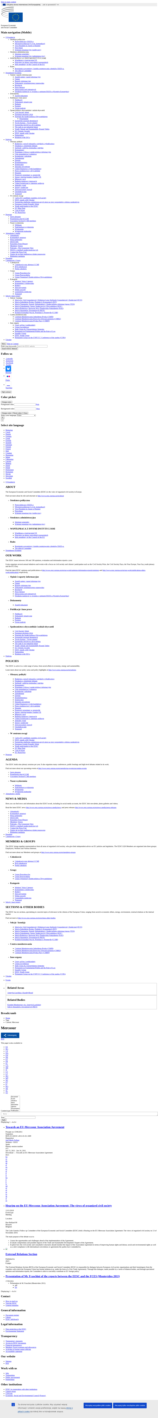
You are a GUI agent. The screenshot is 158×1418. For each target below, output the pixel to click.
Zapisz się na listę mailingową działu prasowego (27, 254)
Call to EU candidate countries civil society (30, 198)
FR (7, 1062)
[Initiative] (15, 1101)
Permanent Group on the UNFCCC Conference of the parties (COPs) (40, 338)
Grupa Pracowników (22, 275)
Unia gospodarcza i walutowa (26, 154)
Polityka (9, 140)
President (9, 258)
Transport (18, 194)
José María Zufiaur (12, 1140)
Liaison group (11, 1391)
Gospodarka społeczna (23, 292)
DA (7, 1053)
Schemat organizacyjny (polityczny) (28, 50)
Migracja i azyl (20, 179)
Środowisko (19, 165)
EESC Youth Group (22, 335)
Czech (8, 432)
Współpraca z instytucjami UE (26, 60)
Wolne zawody (20, 290)
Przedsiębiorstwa (21, 162)
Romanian (9, 472)
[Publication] (15, 1111)
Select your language (8, 415)
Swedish (9, 478)
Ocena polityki (20, 108)
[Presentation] (15, 1109)
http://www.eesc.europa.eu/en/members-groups (58, 852)
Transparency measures (14, 1341)
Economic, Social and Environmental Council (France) (26, 1396)
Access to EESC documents (16, 1343)
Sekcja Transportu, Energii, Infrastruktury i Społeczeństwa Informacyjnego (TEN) (45, 304)
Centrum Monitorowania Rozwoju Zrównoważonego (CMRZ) (38, 319)
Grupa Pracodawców (22, 273)
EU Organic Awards (22, 131)
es (6, 1169)
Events (8, 980)
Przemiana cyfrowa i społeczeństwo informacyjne (33, 152)
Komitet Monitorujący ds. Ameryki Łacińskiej (24, 1005)
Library (8, 1317)
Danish (8, 434)
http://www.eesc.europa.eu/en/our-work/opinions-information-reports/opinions (70, 570)
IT (6, 1070)
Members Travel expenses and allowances (21, 1347)
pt (6, 1192)
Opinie (17, 79)
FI (6, 1084)
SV (7, 1093)
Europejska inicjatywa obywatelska (28, 125)
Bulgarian (9, 430)
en (6, 1167)
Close (25, 413)
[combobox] (79, 1115)
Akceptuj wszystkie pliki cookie (98, 1405)
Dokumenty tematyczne (23, 102)
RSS (2, 1039)
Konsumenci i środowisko (24, 283)
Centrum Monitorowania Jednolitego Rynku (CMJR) (34, 317)
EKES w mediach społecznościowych (24, 250)
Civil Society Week (22, 112)
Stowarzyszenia (20, 288)
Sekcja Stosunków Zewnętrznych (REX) (30, 310)
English (8, 441)
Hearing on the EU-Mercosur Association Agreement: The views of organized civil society (59, 1205)
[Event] (15, 1099)
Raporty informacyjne (23, 81)
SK (7, 1089)
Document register (12, 1315)
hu (6, 1178)
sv (6, 1201)
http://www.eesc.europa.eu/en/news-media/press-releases (95, 807)
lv (6, 1184)
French (8, 449)
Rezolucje (18, 85)
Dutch (8, 466)
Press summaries (16, 240)
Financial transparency (14, 1345)
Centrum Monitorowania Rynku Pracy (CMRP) (32, 321)
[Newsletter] (15, 1105)
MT (7, 1078)
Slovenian (9, 476)
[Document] (15, 1097)
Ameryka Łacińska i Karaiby (18, 993)
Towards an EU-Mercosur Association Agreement (35, 1127)
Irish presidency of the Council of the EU (30, 64)
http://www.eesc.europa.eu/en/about (51, 496)
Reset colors (17, 413)
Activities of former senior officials (18, 1349)
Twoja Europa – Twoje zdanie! (26, 123)
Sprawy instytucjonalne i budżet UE (28, 177)
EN (7, 1055)
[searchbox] (79, 1114)
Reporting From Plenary (19, 244)
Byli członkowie (21, 267)
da (6, 1161)
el (6, 1165)
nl (6, 1188)
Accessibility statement (14, 1351)
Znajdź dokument (21, 96)
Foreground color (7, 404)
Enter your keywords (8, 346)
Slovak (8, 474)
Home (8, 1018)
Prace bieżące (20, 87)
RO (7, 1087)
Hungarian (9, 455)
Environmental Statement (15, 1331)
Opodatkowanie (20, 192)
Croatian (9, 453)
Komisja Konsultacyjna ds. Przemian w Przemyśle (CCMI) (36, 313)
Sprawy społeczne (21, 187)
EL (7, 1064)
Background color (7, 409)
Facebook (9, 363)
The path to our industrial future (26, 127)
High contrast (6, 392)
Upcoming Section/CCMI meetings (23, 221)
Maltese (8, 463)
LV (7, 1072)
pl (6, 1190)
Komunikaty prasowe (18, 237)
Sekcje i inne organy (13, 296)
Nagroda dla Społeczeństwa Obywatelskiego (31, 117)
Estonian (9, 445)
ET (7, 1059)
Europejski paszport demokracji (26, 121)
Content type (5, 1111)
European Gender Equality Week (27, 204)
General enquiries (12, 1305)
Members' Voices (16, 246)
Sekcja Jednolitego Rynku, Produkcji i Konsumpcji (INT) (36, 302)
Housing (18, 173)
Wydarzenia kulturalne (23, 231)
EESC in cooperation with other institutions (21, 1389)
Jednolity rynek (20, 185)
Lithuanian (9, 459)
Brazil (31, 993)
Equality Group (20, 333)
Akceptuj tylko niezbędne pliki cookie (130, 1405)
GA (7, 1066)
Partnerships (19, 135)
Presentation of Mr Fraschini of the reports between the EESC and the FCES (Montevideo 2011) (63, 1276)
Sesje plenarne (15, 217)
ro (6, 1194)
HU (7, 1076)
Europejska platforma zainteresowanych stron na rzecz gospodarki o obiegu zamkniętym (47, 202)
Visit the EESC (11, 1303)
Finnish (8, 447)
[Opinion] (15, 1107)
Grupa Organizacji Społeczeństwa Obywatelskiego (33, 277)
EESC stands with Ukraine (24, 133)
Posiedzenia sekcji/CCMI (19, 219)
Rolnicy (18, 285)
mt (6, 1186)
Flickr (8, 380)
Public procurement (13, 1377)
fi (6, 1174)
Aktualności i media (13, 233)
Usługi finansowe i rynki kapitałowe (28, 169)
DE (7, 1057)
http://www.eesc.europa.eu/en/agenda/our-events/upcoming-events (62, 768)
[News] (15, 1103)
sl (6, 1199)
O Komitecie (10, 37)
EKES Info (14, 242)
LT (7, 1074)
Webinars (18, 225)
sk (6, 1196)
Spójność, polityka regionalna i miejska (29, 148)
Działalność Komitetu (13, 73)
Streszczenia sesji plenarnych (25, 89)
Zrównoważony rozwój (23, 190)
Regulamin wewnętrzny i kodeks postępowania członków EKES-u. (39, 69)
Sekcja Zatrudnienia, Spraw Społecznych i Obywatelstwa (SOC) (38, 306)
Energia (17, 160)
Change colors (6, 402)
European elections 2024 (24, 114)
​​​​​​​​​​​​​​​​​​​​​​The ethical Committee (23, 71)
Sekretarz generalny (22, 54)
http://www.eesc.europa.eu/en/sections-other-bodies (37, 918)
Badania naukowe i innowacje (26, 181)
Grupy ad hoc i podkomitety (25, 325)
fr (6, 1176)
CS (7, 1051)
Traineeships (10, 1375)
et (6, 1171)
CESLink (9, 1393)
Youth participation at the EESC (26, 206)
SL (7, 1091)
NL (7, 1080)
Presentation (23, 119)
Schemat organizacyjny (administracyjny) (30, 56)
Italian (8, 457)
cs (6, 1159)
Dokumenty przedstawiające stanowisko (29, 83)
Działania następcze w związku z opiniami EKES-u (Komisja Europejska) (42, 92)
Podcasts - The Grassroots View (22, 248)
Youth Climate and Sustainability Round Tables (32, 129)
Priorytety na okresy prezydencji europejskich (31, 62)
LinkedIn (9, 359)
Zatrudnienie (19, 158)
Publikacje (18, 100)
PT (7, 1082)
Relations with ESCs (22, 137)
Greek (8, 438)
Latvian (8, 461)
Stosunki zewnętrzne (22, 167)
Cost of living (20, 210)
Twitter (8, 365)
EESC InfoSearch (12, 1319)
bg (6, 1157)
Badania (18, 104)
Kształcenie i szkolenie (23, 156)
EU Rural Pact (20, 212)
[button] (10, 1035)
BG (7, 1049)
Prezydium (19, 48)
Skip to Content (12, 344)
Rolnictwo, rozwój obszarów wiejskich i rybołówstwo (34, 144)
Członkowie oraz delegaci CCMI (27, 265)
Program (9, 215)
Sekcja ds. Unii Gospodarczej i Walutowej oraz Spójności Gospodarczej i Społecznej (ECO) (48, 300)
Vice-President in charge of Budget (27, 46)
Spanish (8, 443)
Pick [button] (37, 404)
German (8, 436)
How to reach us (12, 1301)
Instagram (9, 361)
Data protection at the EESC (16, 1329)
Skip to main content (8, 2)
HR (7, 1068)
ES (7, 1047)
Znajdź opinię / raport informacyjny (28, 77)
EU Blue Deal (20, 208)
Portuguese (10, 470)
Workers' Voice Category (24, 281)
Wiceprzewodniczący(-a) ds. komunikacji (30, 44)
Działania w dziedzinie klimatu (26, 146)
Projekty (18, 106)
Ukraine (8, 340)
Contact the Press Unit (18, 252)
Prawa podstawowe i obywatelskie (27, 171)
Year (2, 1117)
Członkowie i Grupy (13, 260)
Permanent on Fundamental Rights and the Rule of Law (35, 331)
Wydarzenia (19, 229)
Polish (8, 468)
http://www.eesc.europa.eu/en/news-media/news (43, 807)
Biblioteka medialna (17, 256)
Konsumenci (19, 150)
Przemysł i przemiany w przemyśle (27, 175)
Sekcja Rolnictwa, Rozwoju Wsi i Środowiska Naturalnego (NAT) (39, 308)
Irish (7, 451)
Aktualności (14, 235)
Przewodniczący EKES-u (24, 42)
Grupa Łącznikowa (22, 327)
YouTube (9, 388)
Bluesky (9, 373)
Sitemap (8, 1361)
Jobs (7, 1373)
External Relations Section (21, 1254)
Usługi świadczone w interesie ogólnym (29, 183)
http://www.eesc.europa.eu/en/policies (62, 670)
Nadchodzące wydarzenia (24, 227)
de (6, 1163)
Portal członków (21, 269)
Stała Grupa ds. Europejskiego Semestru (29, 329)
